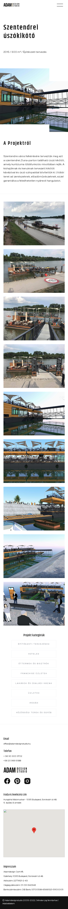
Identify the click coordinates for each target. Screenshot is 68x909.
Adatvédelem (8, 903)
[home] (15, 5)
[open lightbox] (34, 223)
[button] (60, 5)
